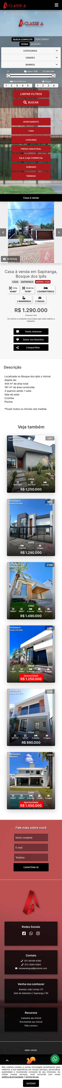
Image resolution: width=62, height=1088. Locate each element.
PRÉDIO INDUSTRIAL (31, 148)
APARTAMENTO (31, 121)
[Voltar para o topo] (7, 1060)
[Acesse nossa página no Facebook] (24, 933)
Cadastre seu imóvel (31, 1018)
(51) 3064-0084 (48, 12)
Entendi (31, 1083)
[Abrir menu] (56, 5)
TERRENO (31, 176)
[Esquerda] (3, 232)
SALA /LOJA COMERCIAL (31, 157)
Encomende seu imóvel (31, 1021)
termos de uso (32, 1076)
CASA (31, 130)
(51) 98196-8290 (17, 12)
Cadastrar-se (31, 867)
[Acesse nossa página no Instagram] (38, 933)
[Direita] (59, 232)
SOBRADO (31, 167)
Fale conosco (31, 1025)
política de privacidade (12, 1076)
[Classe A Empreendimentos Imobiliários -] (31, 23)
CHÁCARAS (31, 139)
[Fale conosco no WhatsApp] (31, 933)
